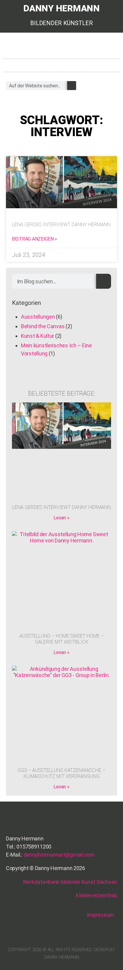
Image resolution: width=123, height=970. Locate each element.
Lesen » (61, 518)
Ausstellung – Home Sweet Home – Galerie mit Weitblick (61, 639)
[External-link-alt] (114, 47)
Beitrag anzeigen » (34, 239)
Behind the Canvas (42, 326)
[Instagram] (81, 47)
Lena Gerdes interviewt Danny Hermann (61, 224)
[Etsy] (69, 47)
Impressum (100, 915)
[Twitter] (103, 47)
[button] (116, 64)
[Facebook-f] (92, 47)
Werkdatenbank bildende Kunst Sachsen (70, 882)
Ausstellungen (38, 317)
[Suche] (71, 85)
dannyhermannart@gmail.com (59, 855)
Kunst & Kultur (37, 336)
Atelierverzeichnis (96, 895)
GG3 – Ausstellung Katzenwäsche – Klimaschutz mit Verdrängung (61, 773)
